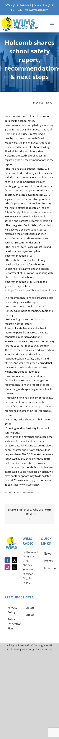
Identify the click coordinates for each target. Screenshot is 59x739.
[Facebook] (7, 560)
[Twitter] (14, 560)
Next (49, 102)
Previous (38, 102)
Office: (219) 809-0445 (18, 5)
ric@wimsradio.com (36, 9)
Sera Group (45, 649)
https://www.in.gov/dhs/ (25, 484)
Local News (28, 492)
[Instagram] (7, 567)
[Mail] (14, 567)
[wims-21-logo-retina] (20, 18)
